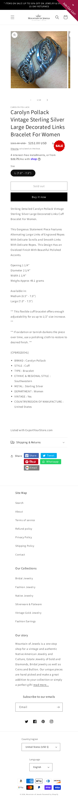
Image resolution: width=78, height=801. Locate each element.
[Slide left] (31, 100)
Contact (20, 554)
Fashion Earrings (25, 621)
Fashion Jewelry (25, 587)
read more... (41, 685)
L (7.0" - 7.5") (23, 173)
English (37, 767)
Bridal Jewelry (24, 578)
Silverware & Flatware (28, 604)
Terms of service (25, 520)
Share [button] (18, 456)
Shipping (15, 148)
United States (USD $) (37, 747)
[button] (12, 17)
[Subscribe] (58, 707)
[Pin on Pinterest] (31, 461)
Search (19, 503)
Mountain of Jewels (34, 794)
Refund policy (23, 528)
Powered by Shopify (50, 794)
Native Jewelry (24, 595)
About (19, 511)
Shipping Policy (24, 546)
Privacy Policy (23, 537)
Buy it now (39, 197)
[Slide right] (47, 100)
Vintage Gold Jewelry (28, 612)
